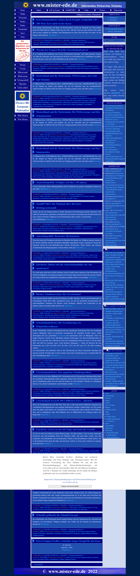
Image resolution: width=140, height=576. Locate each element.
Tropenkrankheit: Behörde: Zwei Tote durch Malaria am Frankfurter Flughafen (114, 343)
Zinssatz (73, 317)
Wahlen (40, 259)
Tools (46, 317)
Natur (107, 412)
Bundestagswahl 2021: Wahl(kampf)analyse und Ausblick (113, 133)
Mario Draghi (53, 44)
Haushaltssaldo (44, 44)
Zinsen (41, 70)
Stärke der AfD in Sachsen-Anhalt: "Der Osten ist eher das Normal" (114, 287)
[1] (80, 343)
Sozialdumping (37, 104)
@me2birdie (115, 93)
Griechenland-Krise (87, 228)
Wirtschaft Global (112, 433)
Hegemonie (77, 533)
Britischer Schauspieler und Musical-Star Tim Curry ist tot (114, 275)
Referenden (84, 509)
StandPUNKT (44, 227)
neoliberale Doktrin (85, 533)
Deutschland (88, 66)
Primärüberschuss (67, 424)
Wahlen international (49, 259)
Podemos (89, 257)
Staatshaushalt (85, 315)
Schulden (35, 70)
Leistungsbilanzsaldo (56, 102)
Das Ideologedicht (111, 150)
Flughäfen (43, 68)
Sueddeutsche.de (116, 306)
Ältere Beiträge (38, 564)
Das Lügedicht (110, 147)
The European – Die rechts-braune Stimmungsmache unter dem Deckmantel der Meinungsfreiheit (115, 215)
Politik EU (111, 421)
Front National (67, 453)
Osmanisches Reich (53, 198)
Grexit (35, 559)
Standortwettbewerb (48, 104)
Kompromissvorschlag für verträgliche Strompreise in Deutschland (114, 108)
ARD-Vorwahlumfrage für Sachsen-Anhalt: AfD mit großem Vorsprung (113, 294)
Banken (84, 507)
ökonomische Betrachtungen (81, 68)
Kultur (107, 400)
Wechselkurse (58, 104)
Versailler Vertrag (72, 198)
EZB (86, 42)
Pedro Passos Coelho (80, 257)
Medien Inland (111, 410)
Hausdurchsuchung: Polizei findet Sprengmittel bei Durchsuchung (114, 376)
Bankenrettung (37, 228)
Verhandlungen (58, 367)
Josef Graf (108, 185)
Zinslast (82, 44)
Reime (47, 559)
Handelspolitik (37, 102)
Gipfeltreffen (49, 533)
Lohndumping (67, 102)
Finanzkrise (91, 42)
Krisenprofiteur (37, 230)
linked (107, 403)
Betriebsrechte (80, 66)
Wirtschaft (47, 42)
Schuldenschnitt (88, 393)
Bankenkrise (94, 227)
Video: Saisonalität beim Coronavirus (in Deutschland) (113, 140)
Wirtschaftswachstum (54, 317)
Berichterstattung (79, 422)
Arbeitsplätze (77, 227)
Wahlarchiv (109, 428)
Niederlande (74, 102)
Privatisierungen (94, 68)
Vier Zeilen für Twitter (112, 152)
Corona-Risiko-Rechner (113, 145)
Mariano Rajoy (70, 257)
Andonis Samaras (83, 255)
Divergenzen (89, 98)
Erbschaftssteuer (42, 100)
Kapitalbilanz (45, 102)
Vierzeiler (61, 559)
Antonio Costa (93, 255)
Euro (96, 507)
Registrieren (114, 18)
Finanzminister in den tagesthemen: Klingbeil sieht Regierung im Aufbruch (115, 259)
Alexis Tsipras (74, 255)
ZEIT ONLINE (117, 351)
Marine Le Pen (95, 453)
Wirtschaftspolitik (74, 44)
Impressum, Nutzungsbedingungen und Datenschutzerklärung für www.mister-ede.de (70, 480)
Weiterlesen (53, 35)
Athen (80, 507)
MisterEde (66, 40)
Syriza (82, 287)
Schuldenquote (76, 315)
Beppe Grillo (36, 453)
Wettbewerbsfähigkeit (77, 104)
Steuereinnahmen (87, 175)
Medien (42, 422)
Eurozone (81, 42)
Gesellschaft (109, 396)
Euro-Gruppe (86, 363)
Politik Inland (111, 416)
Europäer (91, 196)
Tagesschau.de (116, 250)
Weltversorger (66, 104)
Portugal (94, 257)
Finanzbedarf (95, 422)
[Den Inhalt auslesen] (107, 250)
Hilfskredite (78, 365)
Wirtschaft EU (112, 435)
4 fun (41, 557)
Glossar (108, 398)
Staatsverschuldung (63, 44)
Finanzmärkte (56, 509)
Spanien (35, 259)
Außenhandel (73, 98)
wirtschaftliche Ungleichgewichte (63, 177)
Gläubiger (43, 424)
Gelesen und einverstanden (70, 486)
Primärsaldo (62, 335)
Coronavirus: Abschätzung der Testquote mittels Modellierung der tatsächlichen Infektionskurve (114, 178)
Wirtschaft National (113, 437)
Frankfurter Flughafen (53, 68)
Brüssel (90, 507)
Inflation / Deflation (59, 315)
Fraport (62, 68)
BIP (71, 313)
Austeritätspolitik (70, 66)
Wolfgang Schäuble (46, 289)
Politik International (113, 419)
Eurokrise (75, 42)
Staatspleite (63, 198)
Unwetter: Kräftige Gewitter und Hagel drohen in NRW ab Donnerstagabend (115, 383)
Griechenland (69, 68)
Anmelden (113, 20)
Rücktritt (94, 533)
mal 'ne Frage (110, 405)
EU (71, 42)
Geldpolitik (36, 44)
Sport (107, 423)
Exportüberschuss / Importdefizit (72, 100)
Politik (42, 42)
